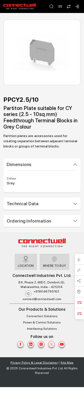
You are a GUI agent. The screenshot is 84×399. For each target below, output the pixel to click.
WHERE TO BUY (54, 265)
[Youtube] (62, 344)
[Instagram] (41, 344)
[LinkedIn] (31, 344)
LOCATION (26, 265)
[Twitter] (51, 344)
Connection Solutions (42, 316)
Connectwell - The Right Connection (19, 6)
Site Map (67, 362)
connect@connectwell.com (42, 299)
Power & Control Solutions (42, 322)
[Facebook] (20, 344)
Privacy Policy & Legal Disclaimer (34, 362)
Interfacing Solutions (42, 328)
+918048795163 (46, 291)
